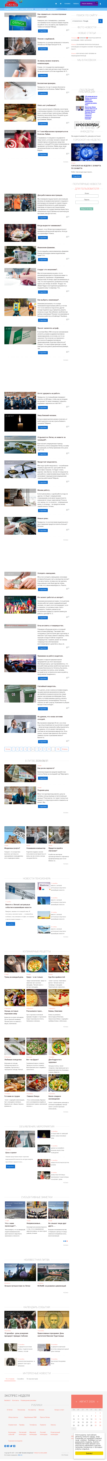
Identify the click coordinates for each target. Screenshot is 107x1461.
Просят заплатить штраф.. (48, 328)
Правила (43, 1425)
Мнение (41, 1410)
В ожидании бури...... (35, 1223)
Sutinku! (89, 1453)
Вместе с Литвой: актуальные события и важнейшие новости (58, 888)
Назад (8, 749)
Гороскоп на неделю (82, 145)
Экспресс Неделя (10, 957)
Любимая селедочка (13, 1060)
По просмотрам (32, 1379)
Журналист (52, 9)
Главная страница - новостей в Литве (18, 9)
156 (58, 749)
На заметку (32, 1410)
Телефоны (33, 1425)
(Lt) (97, 2)
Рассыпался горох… (34, 1011)
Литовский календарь (15, 1315)
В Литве (10, 1410)
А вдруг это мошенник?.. (48, 270)
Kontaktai (67, 3)
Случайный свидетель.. (47, 686)
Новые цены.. (43, 518)
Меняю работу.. (44, 490)
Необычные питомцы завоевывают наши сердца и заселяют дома (60, 1177)
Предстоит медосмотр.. (47, 462)
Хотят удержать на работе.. (49, 393)
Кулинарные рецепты (12, 959)
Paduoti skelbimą (87, 3)
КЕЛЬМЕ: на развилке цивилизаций (52, 1286)
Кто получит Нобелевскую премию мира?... (14, 1226)
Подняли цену (43, 790)
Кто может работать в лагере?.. (51, 597)
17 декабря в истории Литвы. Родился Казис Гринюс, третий (25, 1349)
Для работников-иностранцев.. (50, 195)
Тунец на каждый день (13, 977)
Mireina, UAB (65, 1453)
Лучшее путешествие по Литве (17, 1286)
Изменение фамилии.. (46, 248)
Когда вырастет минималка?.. (50, 226)
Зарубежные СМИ (30, 1417)
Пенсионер (11, 885)
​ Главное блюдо (32, 1096)
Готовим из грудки (12, 1096)
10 (49, 749)
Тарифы (21, 1425)
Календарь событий (14, 1313)
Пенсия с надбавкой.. (46, 39)
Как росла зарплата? (46, 768)
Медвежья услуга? (12, 848)
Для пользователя (87, 188)
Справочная (12, 1425)
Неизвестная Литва (14, 1265)
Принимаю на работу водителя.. (50, 656)
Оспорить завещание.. (47, 573)
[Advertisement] (36, 178)
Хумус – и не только (34, 977)
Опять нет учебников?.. (47, 105)
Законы (53, 1425)
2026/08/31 (42, 760)
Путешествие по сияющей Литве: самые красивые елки (59, 1136)
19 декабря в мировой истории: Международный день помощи (60, 1349)
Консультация (40, 9)
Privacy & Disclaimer (40, 1453)
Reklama (76, 3)
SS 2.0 (20, 1455)
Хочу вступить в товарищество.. (51, 626)
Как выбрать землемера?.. (49, 300)
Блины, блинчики (55, 1011)
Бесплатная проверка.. (47, 83)
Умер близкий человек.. (47, 415)
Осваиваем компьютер (35, 848)
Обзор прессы (13, 1417)
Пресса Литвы (45, 1417)
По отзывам (10, 1379)
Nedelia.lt (7, 1400)
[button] (8, 1213)
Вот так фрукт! (32, 1060)
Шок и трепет (11, 1153)
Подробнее (42, 31)
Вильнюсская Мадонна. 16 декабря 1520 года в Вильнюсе (26, 1364)
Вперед (65, 749)
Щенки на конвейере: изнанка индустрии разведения (57, 1150)
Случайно (20, 1379)
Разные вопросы (13, 768)
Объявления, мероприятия (18, 1133)
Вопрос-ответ (59, 1410)
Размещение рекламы (28, 1400)
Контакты (15, 1400)
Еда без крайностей (56, 977)
